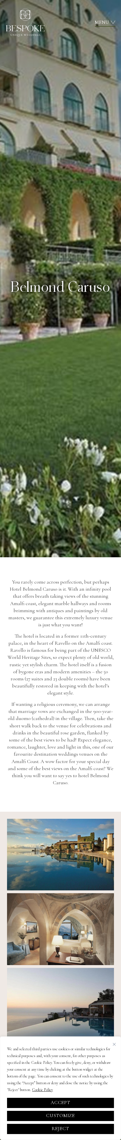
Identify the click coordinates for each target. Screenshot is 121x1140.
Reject (60, 1129)
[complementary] (60, 1088)
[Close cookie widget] (114, 1044)
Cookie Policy (42, 1089)
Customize (60, 1115)
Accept (60, 1102)
